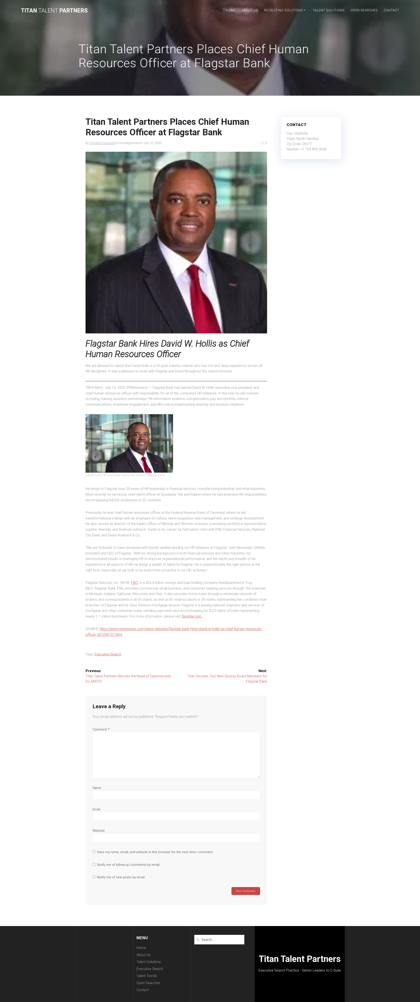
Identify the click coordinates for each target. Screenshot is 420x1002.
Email (96, 809)
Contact (391, 10)
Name (97, 788)
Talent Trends (146, 976)
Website (99, 831)
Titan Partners (54, 11)
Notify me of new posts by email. (121, 877)
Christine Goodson (102, 143)
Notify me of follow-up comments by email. (128, 865)
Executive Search (107, 654)
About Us (250, 10)
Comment (101, 729)
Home (231, 10)
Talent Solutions (329, 10)
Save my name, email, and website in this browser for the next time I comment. (155, 852)
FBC (134, 583)
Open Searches (364, 10)
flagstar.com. (192, 616)
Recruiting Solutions (283, 10)
